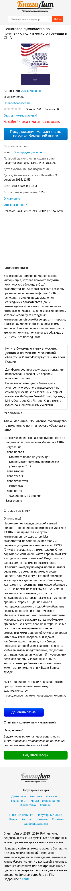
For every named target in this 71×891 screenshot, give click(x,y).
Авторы (27, 819)
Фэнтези (45, 805)
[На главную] (35, 6)
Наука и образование (45, 800)
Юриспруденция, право (28, 152)
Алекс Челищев (31, 90)
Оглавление (12, 198)
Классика (35, 796)
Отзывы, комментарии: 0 (20, 115)
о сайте (25, 879)
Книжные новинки (21, 815)
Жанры (13, 819)
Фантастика (28, 805)
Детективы (18, 796)
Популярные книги (49, 815)
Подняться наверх (35, 755)
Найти (57, 19)
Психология (19, 800)
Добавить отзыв (23, 712)
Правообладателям (17, 103)
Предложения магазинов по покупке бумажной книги (35, 133)
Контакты (42, 819)
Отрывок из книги (15, 204)
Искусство (52, 796)
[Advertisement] (35, 240)
